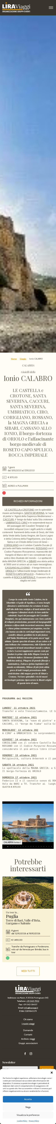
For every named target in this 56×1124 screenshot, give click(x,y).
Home (14, 358)
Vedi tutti (28, 971)
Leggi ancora (28, 893)
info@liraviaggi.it (31, 1008)
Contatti (28, 1034)
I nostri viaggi (28, 1023)
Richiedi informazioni (28, 501)
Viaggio (23, 358)
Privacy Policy (34, 1121)
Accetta (28, 1099)
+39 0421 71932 (32, 1001)
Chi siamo (28, 1019)
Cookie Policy (22, 1121)
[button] (51, 1072)
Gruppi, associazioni (28, 1043)
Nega (28, 1107)
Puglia (12, 916)
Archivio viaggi (28, 1039)
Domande (28, 1030)
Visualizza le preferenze (28, 1115)
